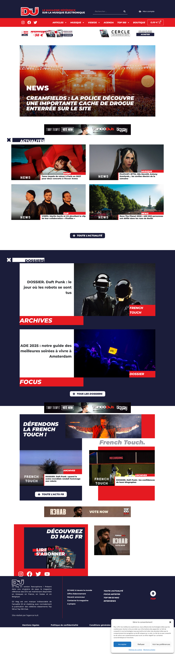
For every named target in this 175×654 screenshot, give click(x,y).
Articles (57, 22)
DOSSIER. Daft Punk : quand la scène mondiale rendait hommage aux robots (62, 478)
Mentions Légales (149, 650)
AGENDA (109, 22)
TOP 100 (121, 22)
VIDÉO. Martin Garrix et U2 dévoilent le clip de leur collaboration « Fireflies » (64, 217)
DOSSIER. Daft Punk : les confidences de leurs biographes (135, 481)
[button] (170, 622)
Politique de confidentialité (64, 625)
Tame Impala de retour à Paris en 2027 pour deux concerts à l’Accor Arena (61, 177)
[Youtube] (47, 574)
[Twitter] (35, 22)
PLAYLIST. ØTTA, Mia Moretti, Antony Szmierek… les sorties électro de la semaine (138, 176)
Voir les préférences (161, 644)
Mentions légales (30, 625)
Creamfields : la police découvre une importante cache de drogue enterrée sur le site (80, 103)
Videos (92, 22)
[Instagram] (23, 22)
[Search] (125, 11)
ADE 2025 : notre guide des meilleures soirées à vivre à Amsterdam (46, 351)
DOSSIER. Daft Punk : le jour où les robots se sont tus (48, 287)
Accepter (122, 644)
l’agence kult (32, 615)
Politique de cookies (135, 650)
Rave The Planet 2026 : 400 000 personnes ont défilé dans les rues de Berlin (141, 217)
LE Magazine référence (63, 11)
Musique (75, 22)
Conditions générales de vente (104, 625)
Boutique (139, 22)
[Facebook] (29, 22)
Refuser (141, 644)
